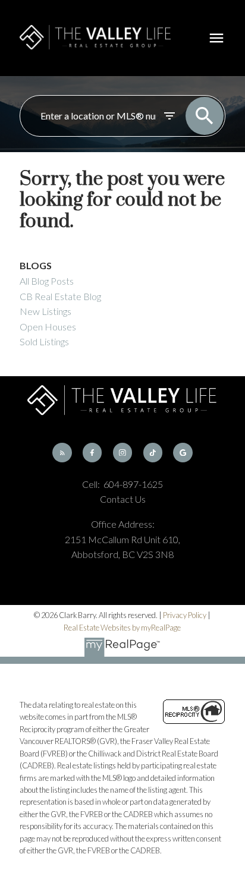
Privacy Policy (184, 615)
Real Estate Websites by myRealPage (122, 627)
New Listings (45, 311)
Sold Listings (44, 341)
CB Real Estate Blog (60, 296)
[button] (61, 452)
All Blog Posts (47, 280)
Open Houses (48, 326)
